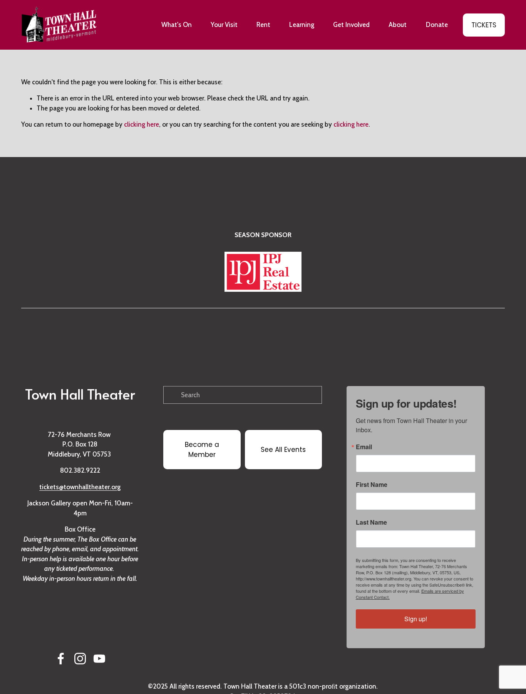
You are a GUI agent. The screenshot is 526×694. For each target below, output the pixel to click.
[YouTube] (99, 658)
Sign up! (415, 618)
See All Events (283, 449)
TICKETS (483, 25)
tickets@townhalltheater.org (80, 487)
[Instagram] (80, 658)
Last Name (371, 522)
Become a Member (202, 449)
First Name (371, 485)
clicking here (141, 124)
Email (364, 447)
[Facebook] (61, 658)
